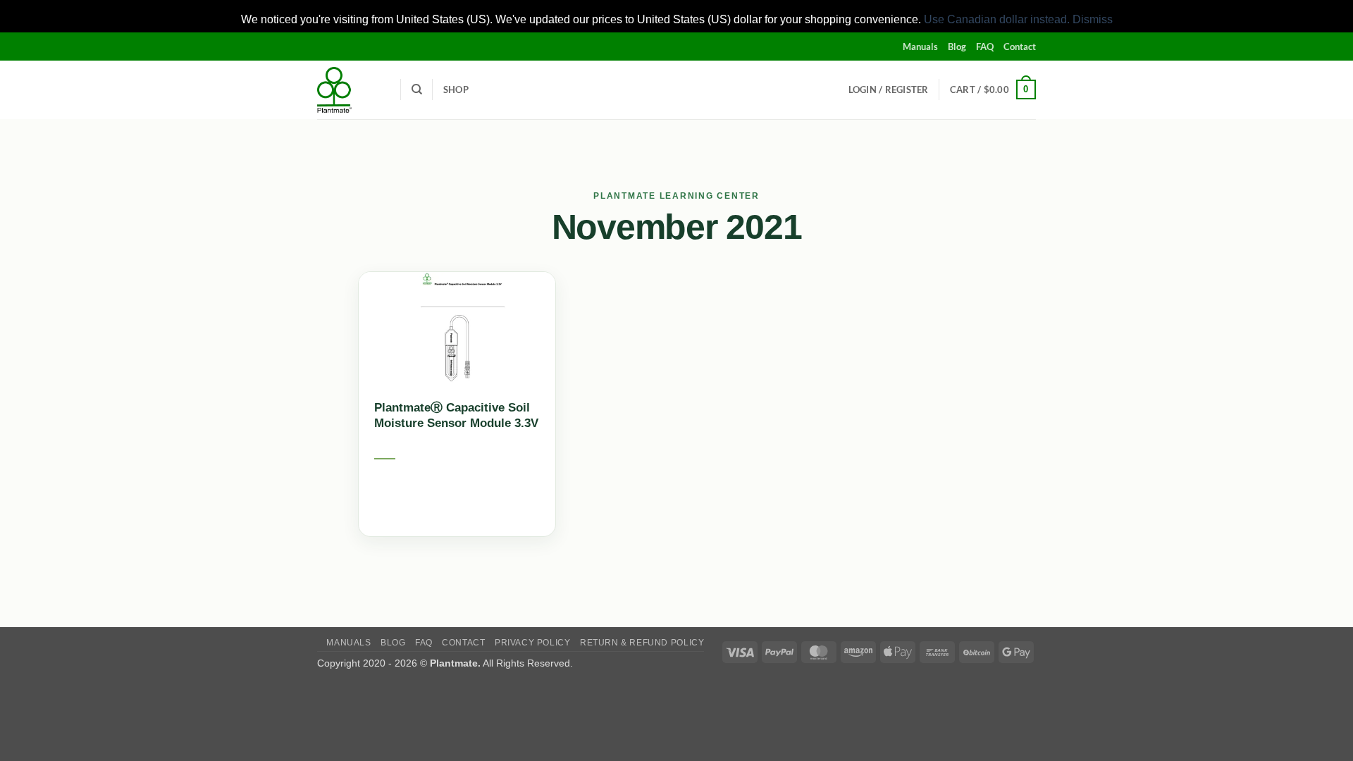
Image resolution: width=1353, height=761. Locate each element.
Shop (456, 89)
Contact (1019, 46)
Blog (957, 46)
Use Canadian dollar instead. (997, 19)
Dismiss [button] (1093, 19)
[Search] (417, 89)
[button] (888, 89)
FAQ (985, 46)
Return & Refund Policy (642, 643)
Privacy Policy (533, 643)
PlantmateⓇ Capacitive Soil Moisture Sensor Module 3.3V (456, 415)
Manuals (920, 46)
